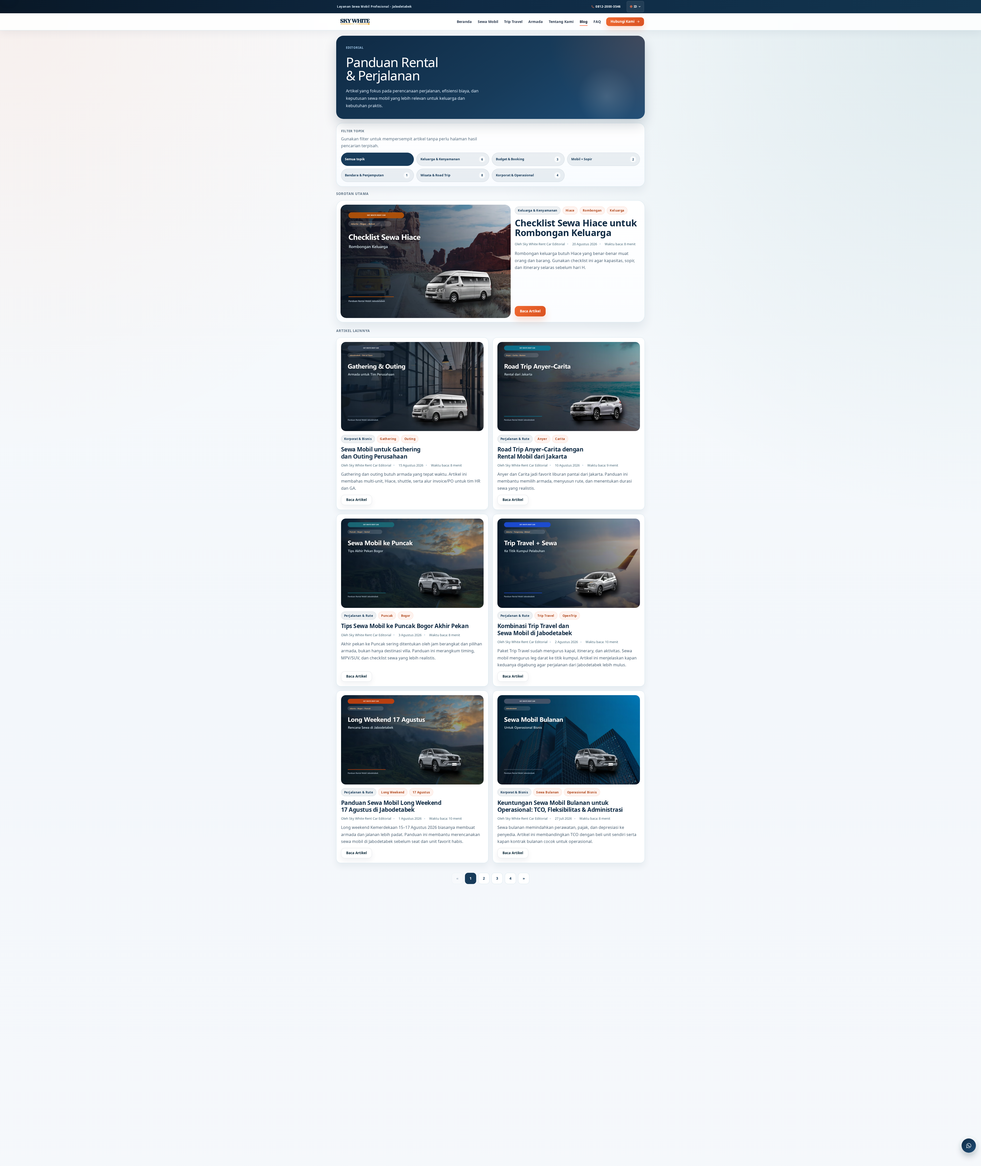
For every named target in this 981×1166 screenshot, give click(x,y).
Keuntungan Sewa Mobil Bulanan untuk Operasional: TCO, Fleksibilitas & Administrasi (560, 806)
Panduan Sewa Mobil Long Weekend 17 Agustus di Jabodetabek (391, 806)
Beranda (464, 21)
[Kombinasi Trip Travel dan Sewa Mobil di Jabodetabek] (568, 563)
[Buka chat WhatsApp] (969, 1145)
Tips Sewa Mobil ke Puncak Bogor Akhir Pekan (405, 626)
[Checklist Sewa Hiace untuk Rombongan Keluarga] (426, 261)
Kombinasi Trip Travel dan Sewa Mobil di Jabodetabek (534, 629)
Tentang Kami (561, 21)
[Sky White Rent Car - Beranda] (355, 22)
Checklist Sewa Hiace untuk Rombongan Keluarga (576, 228)
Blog (584, 21)
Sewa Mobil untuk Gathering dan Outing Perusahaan (381, 452)
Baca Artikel (530, 311)
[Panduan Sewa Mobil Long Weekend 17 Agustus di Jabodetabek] (412, 739)
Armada (535, 21)
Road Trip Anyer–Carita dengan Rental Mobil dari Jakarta (540, 452)
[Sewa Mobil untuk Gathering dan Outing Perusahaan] (412, 386)
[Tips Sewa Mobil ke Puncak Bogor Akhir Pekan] (412, 563)
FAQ (597, 21)
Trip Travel (513, 21)
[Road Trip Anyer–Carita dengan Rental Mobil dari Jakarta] (568, 386)
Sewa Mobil (488, 21)
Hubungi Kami (623, 21)
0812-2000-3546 (608, 6)
